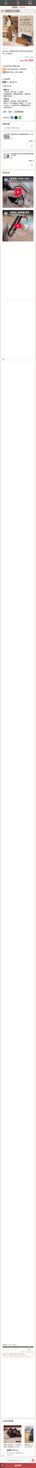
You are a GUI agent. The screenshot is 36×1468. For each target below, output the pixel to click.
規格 (4, 82)
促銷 (4, 72)
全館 (4, 69)
